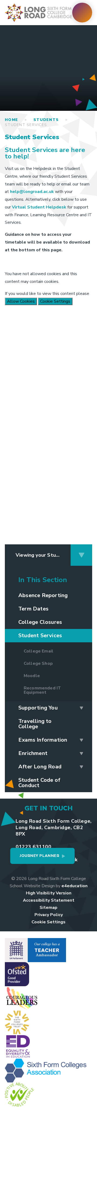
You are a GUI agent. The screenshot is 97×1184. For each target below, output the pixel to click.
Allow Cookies (21, 301)
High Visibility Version (48, 893)
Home (11, 119)
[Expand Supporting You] (81, 708)
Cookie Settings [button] (48, 922)
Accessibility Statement (48, 900)
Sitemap (48, 907)
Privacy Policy (48, 915)
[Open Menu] (82, 12)
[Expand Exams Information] (81, 740)
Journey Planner (39, 855)
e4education (74, 886)
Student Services (26, 124)
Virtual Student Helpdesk (39, 207)
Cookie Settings (55, 301)
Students (46, 119)
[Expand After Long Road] (81, 767)
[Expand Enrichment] (81, 753)
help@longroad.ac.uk (32, 192)
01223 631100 (33, 847)
